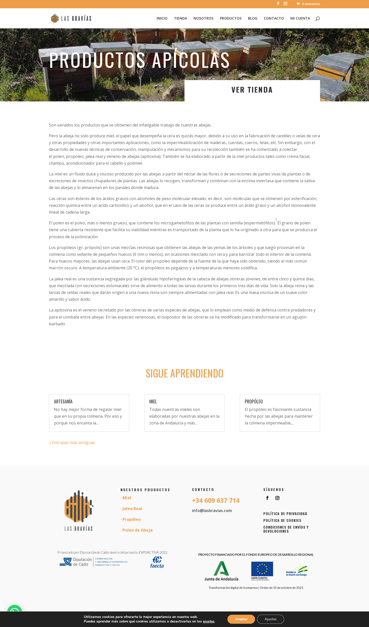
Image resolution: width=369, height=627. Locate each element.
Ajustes (271, 619)
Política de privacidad (285, 513)
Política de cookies (282, 520)
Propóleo (254, 401)
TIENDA (180, 19)
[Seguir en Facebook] (267, 498)
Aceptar (241, 619)
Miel (153, 401)
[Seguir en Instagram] (277, 498)
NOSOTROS (203, 19)
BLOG (252, 19)
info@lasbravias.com (212, 510)
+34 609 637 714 (215, 500)
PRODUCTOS (230, 19)
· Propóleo (130, 519)
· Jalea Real (131, 508)
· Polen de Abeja (136, 530)
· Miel (125, 497)
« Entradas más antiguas (72, 442)
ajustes (208, 621)
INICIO (162, 19)
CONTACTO (274, 19)
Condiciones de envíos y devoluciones (286, 529)
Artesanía (63, 401)
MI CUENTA (300, 19)
